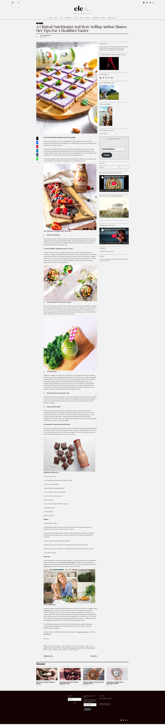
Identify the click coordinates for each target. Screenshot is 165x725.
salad (60, 650)
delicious (52, 647)
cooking (46, 647)
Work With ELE (112, 17)
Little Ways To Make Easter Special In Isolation (115, 682)
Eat (61, 17)
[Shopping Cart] (153, 2)
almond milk (57, 646)
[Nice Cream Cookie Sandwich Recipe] (46, 674)
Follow (107, 155)
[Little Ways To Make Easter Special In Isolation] (117, 674)
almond (50, 646)
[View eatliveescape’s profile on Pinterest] (109, 78)
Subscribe (87, 709)
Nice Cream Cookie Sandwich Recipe (45, 682)
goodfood (82, 647)
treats (70, 650)
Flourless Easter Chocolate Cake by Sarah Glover (93, 682)
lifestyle (55, 648)
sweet (65, 650)
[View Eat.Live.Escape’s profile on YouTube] (112, 78)
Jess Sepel (72, 137)
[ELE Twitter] (150, 2)
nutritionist (72, 648)
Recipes (41, 23)
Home (50, 17)
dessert (58, 647)
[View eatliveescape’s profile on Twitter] (103, 78)
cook (91, 646)
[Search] (18, 2)
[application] (114, 183)
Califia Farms (47, 566)
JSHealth (63, 562)
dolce (63, 647)
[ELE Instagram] (146, 2)
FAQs (87, 17)
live (60, 648)
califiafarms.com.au (83, 632)
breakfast (73, 646)
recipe (50, 650)
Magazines (95, 17)
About (56, 17)
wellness (75, 650)
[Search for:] (74, 699)
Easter (69, 647)
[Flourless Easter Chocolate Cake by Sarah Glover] (93, 674)
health (88, 647)
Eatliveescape (46, 35)
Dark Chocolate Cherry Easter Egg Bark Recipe (69, 682)
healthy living (48, 648)
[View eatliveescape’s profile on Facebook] (100, 78)
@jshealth (71, 562)
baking (67, 646)
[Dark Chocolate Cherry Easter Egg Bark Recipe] (70, 674)
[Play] (101, 190)
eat (72, 647)
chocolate (80, 646)
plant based (91, 648)
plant (84, 648)
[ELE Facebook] (143, 2)
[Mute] (125, 190)
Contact (103, 17)
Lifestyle (67, 17)
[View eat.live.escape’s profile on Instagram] (106, 78)
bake (63, 646)
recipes (55, 650)
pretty (46, 650)
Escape (76, 17)
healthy (93, 647)
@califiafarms (47, 634)
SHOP (81, 17)
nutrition (65, 648)
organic (79, 648)
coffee (87, 646)
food (76, 647)
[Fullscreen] (127, 190)
